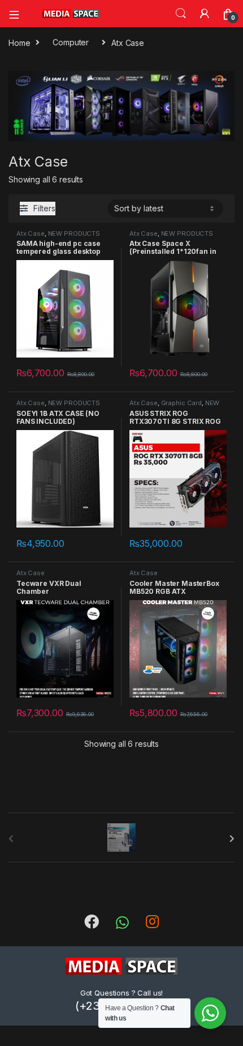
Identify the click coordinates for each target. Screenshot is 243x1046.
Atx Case (30, 233)
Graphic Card (181, 403)
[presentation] (232, 839)
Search (181, 13)
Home (19, 42)
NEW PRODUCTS (74, 233)
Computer (71, 42)
